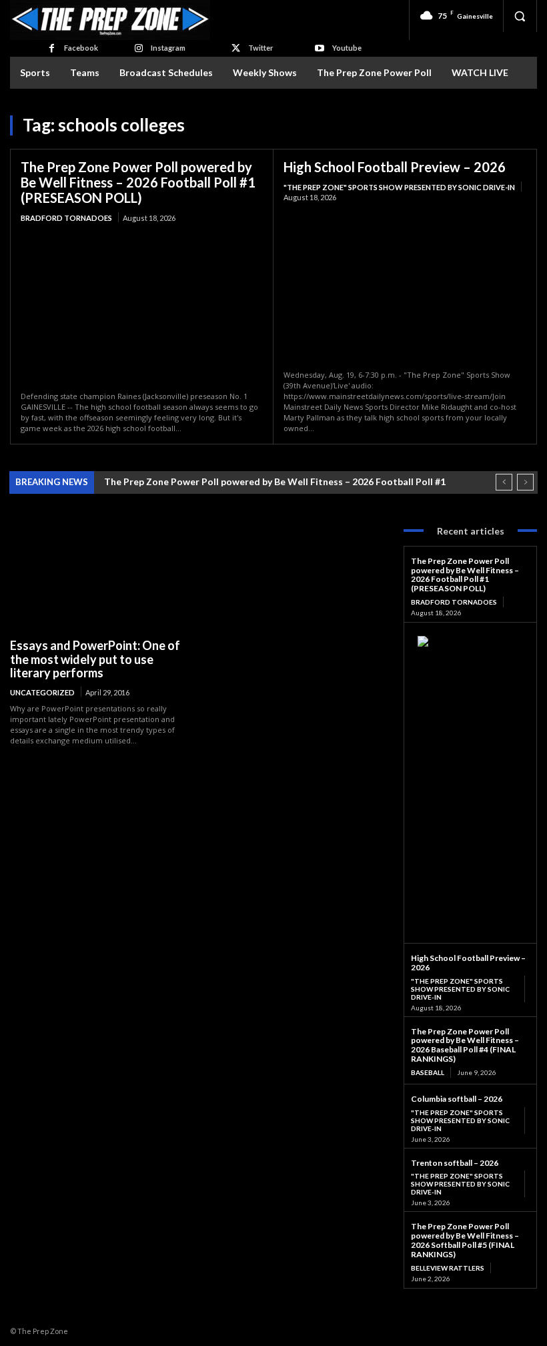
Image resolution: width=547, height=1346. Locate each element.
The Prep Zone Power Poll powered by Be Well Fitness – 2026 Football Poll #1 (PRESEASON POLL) (138, 182)
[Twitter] (235, 48)
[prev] (504, 482)
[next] (525, 482)
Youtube (347, 47)
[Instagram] (138, 48)
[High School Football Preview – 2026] (405, 286)
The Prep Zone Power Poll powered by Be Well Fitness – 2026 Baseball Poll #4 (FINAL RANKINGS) (465, 1045)
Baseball (427, 1072)
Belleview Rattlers (447, 1268)
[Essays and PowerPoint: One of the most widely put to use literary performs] (100, 575)
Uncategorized (42, 692)
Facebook (81, 47)
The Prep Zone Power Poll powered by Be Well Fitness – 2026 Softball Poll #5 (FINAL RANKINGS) (465, 1240)
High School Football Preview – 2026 (395, 167)
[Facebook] (51, 48)
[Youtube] (319, 48)
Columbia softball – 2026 (456, 1099)
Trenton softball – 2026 (454, 1163)
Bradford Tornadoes (66, 218)
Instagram (168, 47)
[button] (520, 16)
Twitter (261, 47)
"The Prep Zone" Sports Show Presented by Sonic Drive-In (399, 187)
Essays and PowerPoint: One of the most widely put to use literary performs (95, 659)
